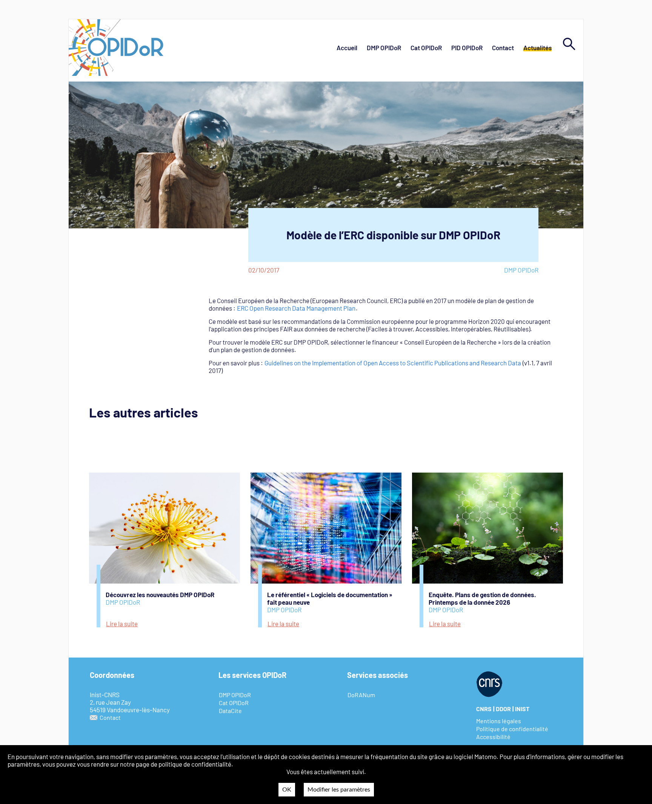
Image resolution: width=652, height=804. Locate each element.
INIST (522, 708)
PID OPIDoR (467, 47)
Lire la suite (122, 623)
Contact (503, 47)
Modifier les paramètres (339, 790)
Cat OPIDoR (426, 47)
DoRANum (361, 694)
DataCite (230, 710)
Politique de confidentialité (512, 728)
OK (286, 790)
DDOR (503, 708)
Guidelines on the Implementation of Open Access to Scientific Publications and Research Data (392, 363)
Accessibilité (493, 736)
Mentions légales (498, 720)
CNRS (484, 708)
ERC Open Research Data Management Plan (296, 308)
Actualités (537, 47)
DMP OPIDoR (384, 47)
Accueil (347, 47)
